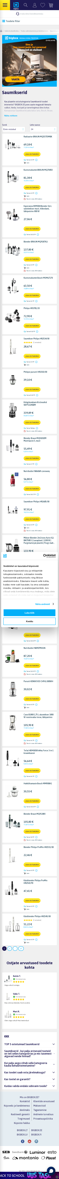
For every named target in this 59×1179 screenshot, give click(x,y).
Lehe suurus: (35, 125)
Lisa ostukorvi (32, 154)
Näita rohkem (10, 115)
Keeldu (29, 621)
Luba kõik (29, 613)
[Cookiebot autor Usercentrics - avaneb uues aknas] (43, 556)
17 (21, 948)
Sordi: (4, 125)
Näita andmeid (42, 604)
